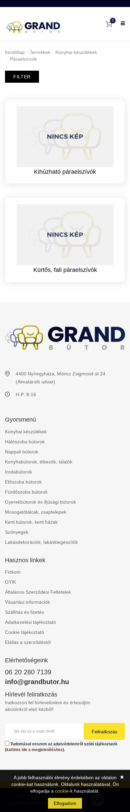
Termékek (40, 52)
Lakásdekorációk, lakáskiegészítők (41, 542)
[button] (109, 23)
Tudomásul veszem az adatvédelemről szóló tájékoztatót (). (61, 747)
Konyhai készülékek (76, 52)
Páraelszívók (23, 59)
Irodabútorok (18, 471)
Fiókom (13, 572)
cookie (62, 791)
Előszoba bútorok (23, 482)
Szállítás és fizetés (24, 612)
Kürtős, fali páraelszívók (65, 270)
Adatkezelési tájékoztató (30, 622)
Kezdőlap (15, 52)
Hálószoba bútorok (25, 441)
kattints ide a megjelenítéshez (34, 749)
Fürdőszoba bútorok (26, 492)
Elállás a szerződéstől (28, 642)
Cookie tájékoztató (24, 632)
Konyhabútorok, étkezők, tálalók (38, 461)
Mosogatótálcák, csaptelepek (35, 512)
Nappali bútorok (21, 451)
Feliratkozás (104, 731)
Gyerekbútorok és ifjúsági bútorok (40, 502)
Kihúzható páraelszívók (65, 171)
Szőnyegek (16, 532)
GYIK (10, 582)
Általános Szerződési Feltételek (38, 592)
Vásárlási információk (27, 602)
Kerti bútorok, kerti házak (31, 522)
